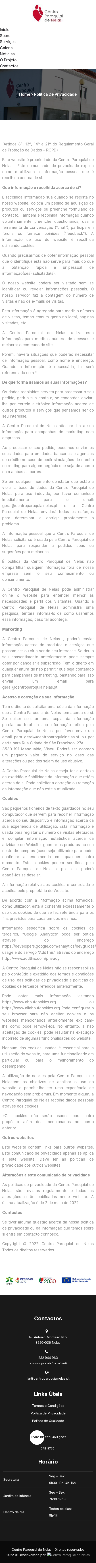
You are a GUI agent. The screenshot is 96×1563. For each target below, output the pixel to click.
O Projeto (8, 60)
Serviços (8, 41)
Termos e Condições (48, 1406)
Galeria (6, 48)
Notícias (7, 54)
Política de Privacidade (48, 1413)
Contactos (9, 66)
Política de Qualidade (48, 1421)
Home (24, 94)
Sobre (5, 35)
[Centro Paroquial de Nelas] (48, 13)
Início (4, 29)
